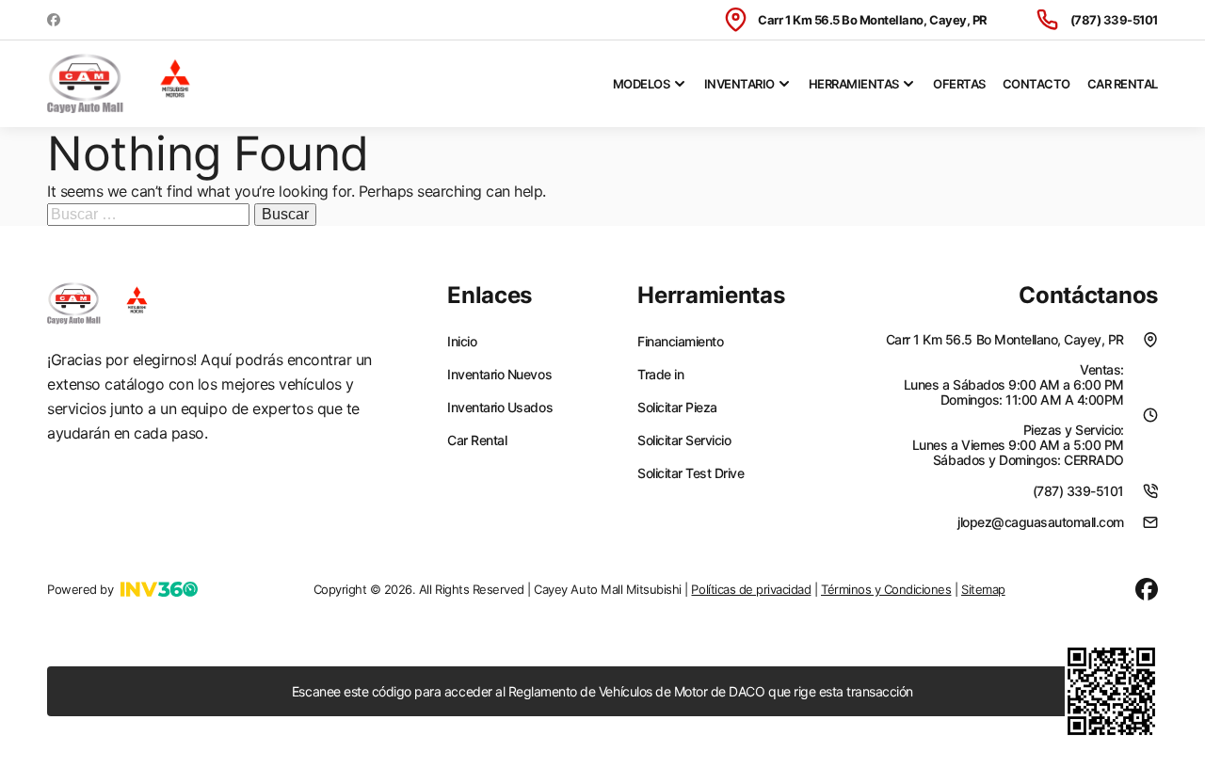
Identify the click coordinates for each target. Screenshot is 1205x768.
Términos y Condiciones (886, 589)
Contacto (1036, 83)
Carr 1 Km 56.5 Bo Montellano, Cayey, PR (872, 19)
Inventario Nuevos (499, 374)
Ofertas (959, 83)
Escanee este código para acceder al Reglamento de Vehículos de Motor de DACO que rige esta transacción (602, 691)
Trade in (660, 374)
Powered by (80, 589)
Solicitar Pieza (677, 407)
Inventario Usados (500, 407)
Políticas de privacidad (751, 589)
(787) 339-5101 (1114, 19)
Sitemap (983, 589)
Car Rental (1122, 83)
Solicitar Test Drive (690, 473)
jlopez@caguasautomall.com (1040, 522)
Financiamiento (680, 341)
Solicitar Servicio (684, 440)
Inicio (461, 341)
